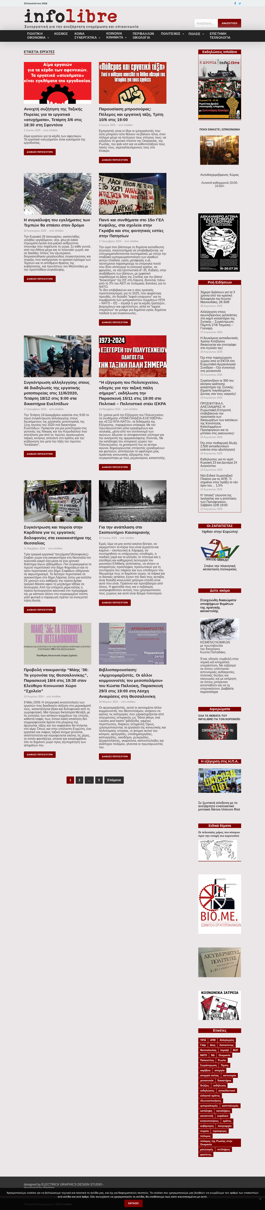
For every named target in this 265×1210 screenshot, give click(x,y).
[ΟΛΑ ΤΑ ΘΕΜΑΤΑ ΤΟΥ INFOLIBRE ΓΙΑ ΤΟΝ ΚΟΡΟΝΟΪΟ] (217, 738)
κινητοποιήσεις (209, 1120)
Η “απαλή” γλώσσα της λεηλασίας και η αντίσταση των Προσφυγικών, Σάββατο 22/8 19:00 (218, 500)
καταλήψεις (223, 1110)
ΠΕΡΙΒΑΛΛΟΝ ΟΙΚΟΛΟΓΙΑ (143, 35)
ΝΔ (213, 1055)
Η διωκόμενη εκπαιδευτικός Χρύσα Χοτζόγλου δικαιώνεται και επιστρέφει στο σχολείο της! (219, 343)
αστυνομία (229, 1075)
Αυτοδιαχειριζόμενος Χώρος (219, 174)
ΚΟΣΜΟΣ (61, 33)
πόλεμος (205, 1136)
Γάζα (203, 1045)
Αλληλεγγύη (227, 1040)
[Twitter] (240, 3)
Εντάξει (133, 1203)
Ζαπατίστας (226, 1045)
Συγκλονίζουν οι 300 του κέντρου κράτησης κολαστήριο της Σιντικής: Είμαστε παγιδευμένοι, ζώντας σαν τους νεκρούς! (218, 387)
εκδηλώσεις (207, 1090)
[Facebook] (235, 3)
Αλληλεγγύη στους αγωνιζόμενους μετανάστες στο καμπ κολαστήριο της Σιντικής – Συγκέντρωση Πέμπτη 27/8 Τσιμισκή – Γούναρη (218, 320)
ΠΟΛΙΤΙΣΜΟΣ (171, 33)
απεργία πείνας (209, 1075)
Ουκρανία (224, 1055)
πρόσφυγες (220, 1131)
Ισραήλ (224, 1050)
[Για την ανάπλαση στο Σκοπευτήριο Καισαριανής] (132, 502)
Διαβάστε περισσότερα (217, 690)
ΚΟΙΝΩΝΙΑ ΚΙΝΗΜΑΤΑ (114, 35)
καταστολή (206, 1115)
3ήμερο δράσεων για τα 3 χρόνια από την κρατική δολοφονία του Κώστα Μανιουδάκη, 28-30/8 (217, 297)
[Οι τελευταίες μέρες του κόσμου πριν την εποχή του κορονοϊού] (217, 859)
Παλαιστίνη (207, 1060)
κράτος (227, 1120)
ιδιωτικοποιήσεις (210, 1100)
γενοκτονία (206, 1080)
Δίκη (212, 1045)
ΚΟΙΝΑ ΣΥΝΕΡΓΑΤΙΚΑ (85, 35)
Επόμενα (114, 780)
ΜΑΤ (235, 1050)
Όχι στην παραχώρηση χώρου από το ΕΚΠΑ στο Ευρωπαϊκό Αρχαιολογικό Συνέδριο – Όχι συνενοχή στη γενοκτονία (218, 364)
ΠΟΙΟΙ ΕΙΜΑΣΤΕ (209, 129)
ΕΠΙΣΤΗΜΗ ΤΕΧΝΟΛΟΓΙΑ (220, 35)
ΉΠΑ (203, 1040)
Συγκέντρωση (208, 1065)
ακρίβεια (205, 1070)
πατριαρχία (224, 1126)
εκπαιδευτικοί (226, 1090)
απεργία (219, 1070)
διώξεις (204, 1085)
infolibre (53, 130)
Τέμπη (224, 1065)
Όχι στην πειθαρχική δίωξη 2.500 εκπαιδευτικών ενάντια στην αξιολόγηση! (218, 446)
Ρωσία (222, 1060)
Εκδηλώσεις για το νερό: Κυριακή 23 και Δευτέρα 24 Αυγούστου (218, 463)
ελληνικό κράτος (210, 1095)
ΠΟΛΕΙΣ (195, 34)
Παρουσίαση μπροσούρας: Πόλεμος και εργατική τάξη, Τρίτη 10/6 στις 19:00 (131, 114)
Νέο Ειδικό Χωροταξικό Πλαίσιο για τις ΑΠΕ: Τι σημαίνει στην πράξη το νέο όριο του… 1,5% (219, 480)
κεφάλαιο (222, 1115)
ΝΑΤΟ (203, 1055)
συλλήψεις (223, 1149)
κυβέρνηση (207, 1126)
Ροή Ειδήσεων (220, 282)
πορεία (204, 1131)
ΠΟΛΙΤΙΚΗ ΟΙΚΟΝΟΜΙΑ (36, 35)
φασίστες (205, 1154)
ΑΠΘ (213, 1040)
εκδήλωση (219, 1085)
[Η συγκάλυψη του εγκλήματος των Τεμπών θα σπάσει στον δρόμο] (57, 195)
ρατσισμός (206, 1149)
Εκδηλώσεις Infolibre (219, 52)
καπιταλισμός (230, 1105)
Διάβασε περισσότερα (40, 152)
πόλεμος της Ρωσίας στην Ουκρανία (216, 1143)
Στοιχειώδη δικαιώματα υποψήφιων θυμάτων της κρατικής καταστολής (218, 605)
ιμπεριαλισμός (209, 1105)
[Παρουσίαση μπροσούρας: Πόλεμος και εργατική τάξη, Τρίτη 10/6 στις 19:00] (132, 84)
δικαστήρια (224, 1080)
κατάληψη (206, 1110)
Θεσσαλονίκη (208, 1050)
